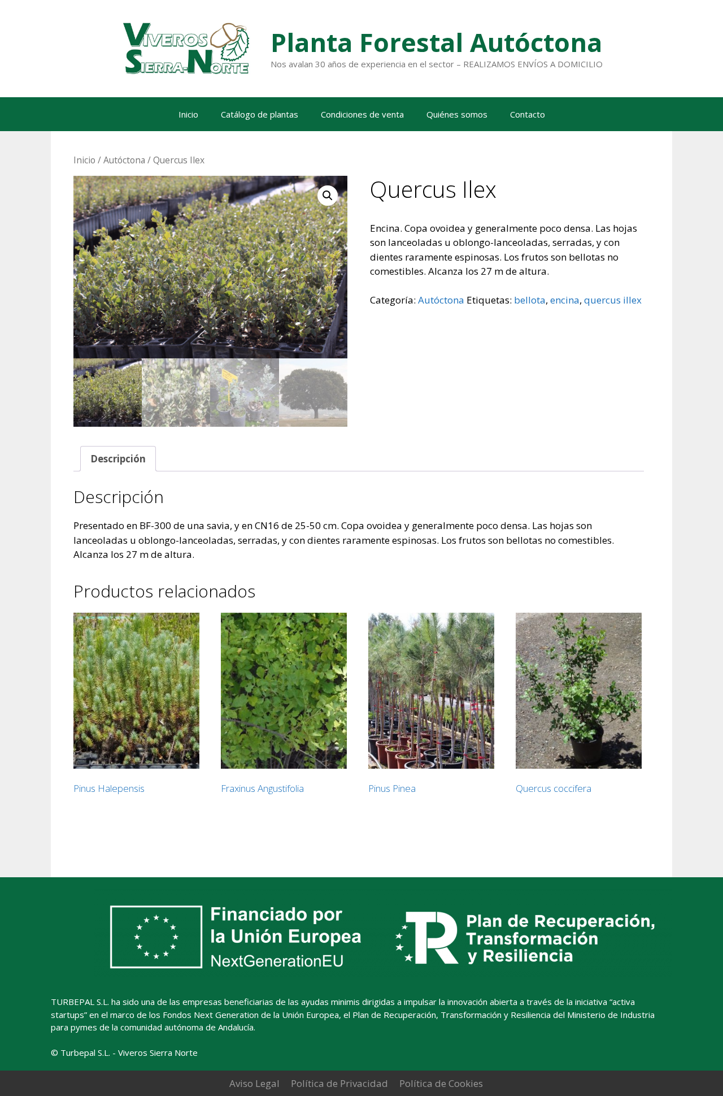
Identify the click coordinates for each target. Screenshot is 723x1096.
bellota (530, 299)
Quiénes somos (456, 114)
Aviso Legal (254, 1083)
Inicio (188, 114)
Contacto (527, 114)
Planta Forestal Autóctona (436, 42)
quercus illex (613, 299)
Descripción (118, 458)
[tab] (118, 458)
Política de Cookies (441, 1083)
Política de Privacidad (339, 1083)
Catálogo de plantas (259, 114)
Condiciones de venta (362, 114)
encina (565, 299)
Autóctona (124, 160)
